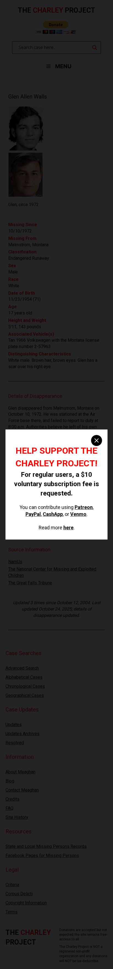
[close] (96, 440)
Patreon (84, 507)
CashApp (53, 514)
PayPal (33, 514)
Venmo (78, 514)
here (68, 527)
